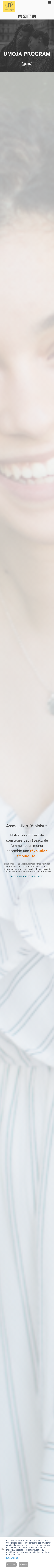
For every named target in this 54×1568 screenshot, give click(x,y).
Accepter (11, 1564)
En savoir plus (13, 1558)
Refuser (23, 1564)
